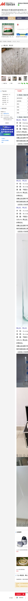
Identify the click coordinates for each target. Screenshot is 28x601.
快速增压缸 (19, 579)
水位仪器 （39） (5, 102)
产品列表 (4, 41)
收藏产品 (5, 83)
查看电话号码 (6, 113)
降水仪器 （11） (5, 98)
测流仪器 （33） (5, 100)
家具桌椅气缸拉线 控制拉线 (21, 36)
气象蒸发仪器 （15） (6, 94)
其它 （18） (4, 104)
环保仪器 (9, 41)
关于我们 (11, 598)
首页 (1, 41)
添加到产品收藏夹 (5, 140)
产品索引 (3, 138)
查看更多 (7, 123)
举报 (11, 83)
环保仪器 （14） (5, 96)
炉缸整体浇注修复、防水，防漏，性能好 (9, 36)
